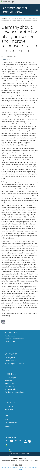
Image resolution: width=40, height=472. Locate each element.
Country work (10, 358)
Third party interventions (14, 392)
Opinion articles (11, 423)
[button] (20, 2)
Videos (7, 426)
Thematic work (10, 360)
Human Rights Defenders (14, 363)
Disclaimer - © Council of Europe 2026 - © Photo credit (20, 467)
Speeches (8, 380)
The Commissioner (12, 336)
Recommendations (12, 389)
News (7, 419)
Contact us (9, 406)
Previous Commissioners (14, 339)
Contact (20, 469)
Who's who (9, 410)
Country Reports (11, 377)
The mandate (10, 342)
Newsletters (9, 383)
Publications (9, 386)
